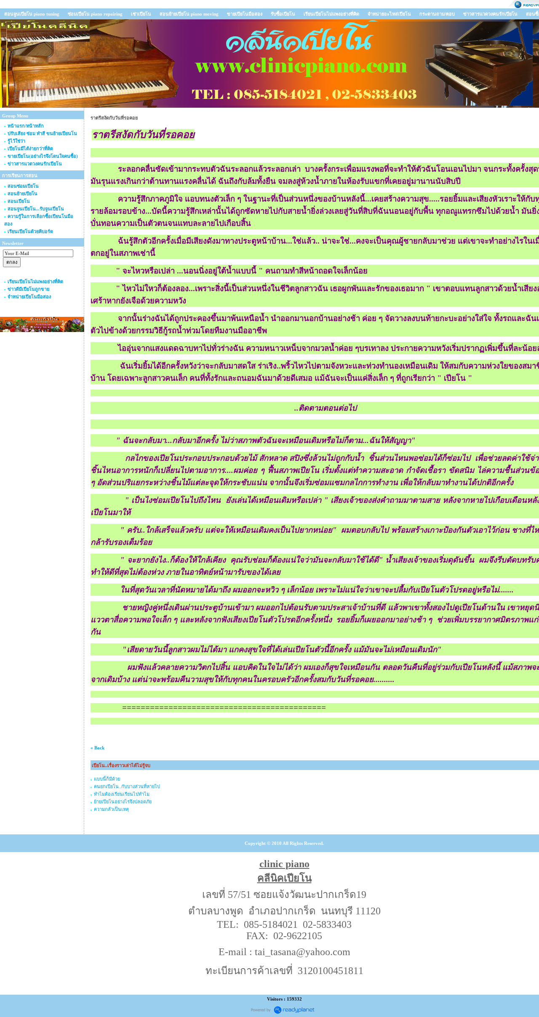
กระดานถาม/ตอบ (437, 13)
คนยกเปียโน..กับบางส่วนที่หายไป (127, 786)
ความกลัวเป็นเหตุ (111, 809)
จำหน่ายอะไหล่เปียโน (389, 13)
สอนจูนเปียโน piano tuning (31, 13)
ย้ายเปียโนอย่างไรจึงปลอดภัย (123, 801)
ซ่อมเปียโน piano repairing (95, 13)
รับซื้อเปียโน (283, 13)
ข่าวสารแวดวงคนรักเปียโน (490, 13)
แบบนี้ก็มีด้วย (107, 778)
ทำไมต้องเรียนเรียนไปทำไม (121, 794)
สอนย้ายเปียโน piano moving (189, 13)
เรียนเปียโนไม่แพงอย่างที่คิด (331, 13)
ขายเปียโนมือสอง (244, 13)
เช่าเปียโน (141, 13)
